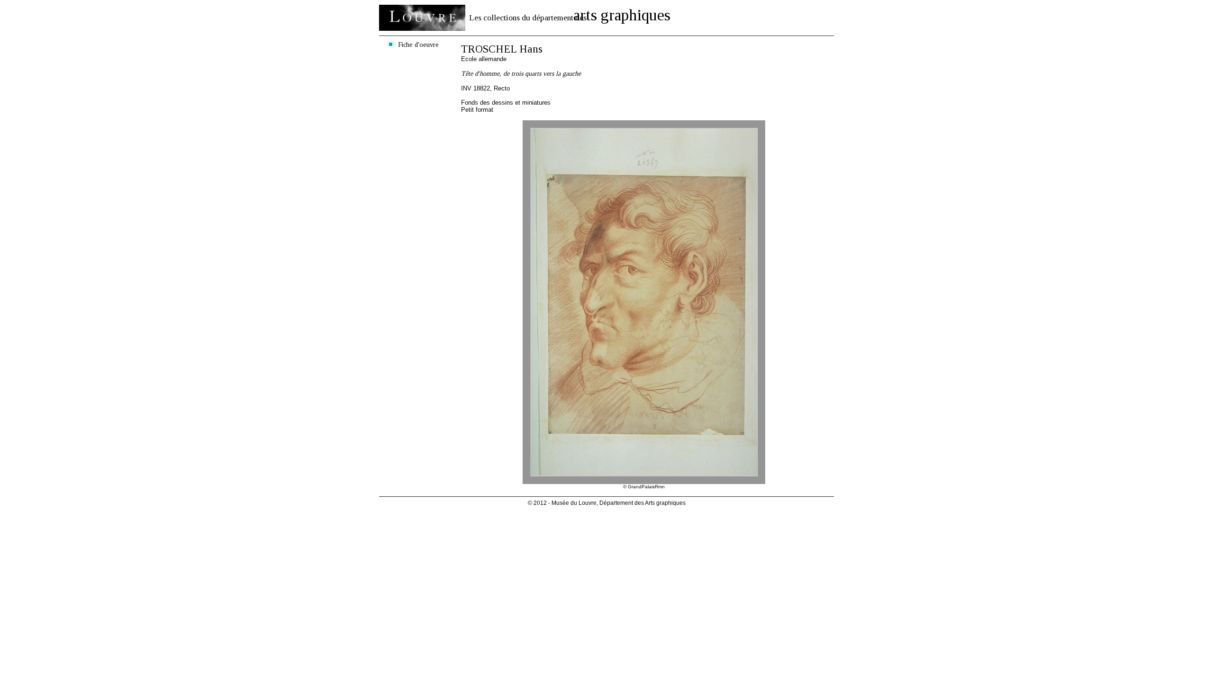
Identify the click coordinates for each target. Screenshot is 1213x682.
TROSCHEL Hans (502, 49)
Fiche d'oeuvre (418, 44)
